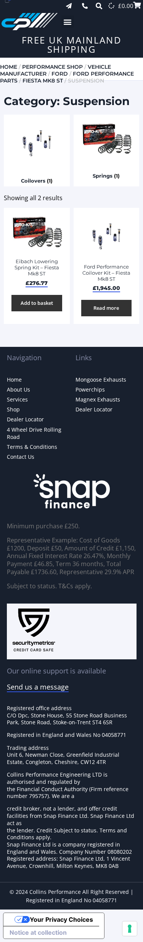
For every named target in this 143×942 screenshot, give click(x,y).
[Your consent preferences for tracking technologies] (129, 928)
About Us (18, 389)
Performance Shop (52, 66)
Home (8, 66)
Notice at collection (38, 932)
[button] (67, 21)
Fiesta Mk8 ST (42, 80)
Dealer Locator (25, 419)
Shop (13, 409)
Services (17, 399)
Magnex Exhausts (98, 399)
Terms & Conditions (32, 446)
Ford (59, 73)
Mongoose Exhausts (101, 379)
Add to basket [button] (37, 302)
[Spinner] (111, 6)
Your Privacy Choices (61, 919)
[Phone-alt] (85, 6)
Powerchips (90, 389)
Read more (106, 307)
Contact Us (20, 456)
